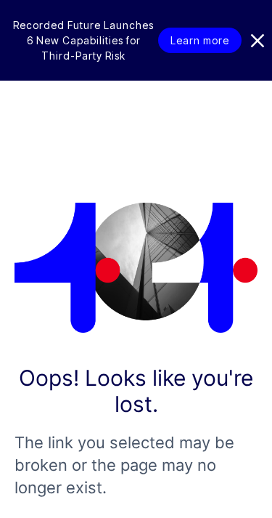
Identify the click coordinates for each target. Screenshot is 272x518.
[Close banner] (257, 40)
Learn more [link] (199, 40)
